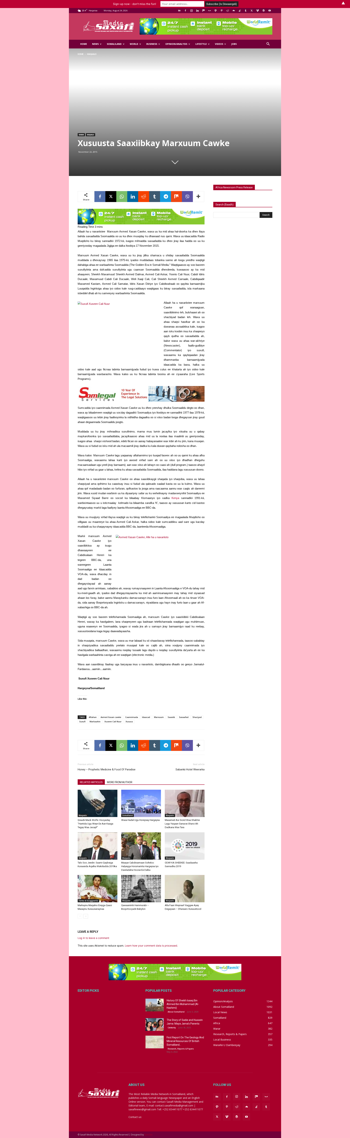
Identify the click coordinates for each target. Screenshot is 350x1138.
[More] (198, 196)
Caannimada (131, 717)
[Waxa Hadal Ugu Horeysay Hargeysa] (141, 803)
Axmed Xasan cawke (111, 717)
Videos (219, 44)
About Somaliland (176, 1011)
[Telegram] (165, 196)
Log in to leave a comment (93, 937)
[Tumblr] (245, 10)
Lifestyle (201, 44)
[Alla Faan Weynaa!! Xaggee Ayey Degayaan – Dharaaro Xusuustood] (185, 888)
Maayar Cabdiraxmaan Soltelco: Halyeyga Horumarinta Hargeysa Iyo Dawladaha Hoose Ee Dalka (140, 866)
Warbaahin (95, 721)
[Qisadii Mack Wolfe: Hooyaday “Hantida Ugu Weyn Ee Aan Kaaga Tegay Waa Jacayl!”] (97, 803)
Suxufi (82, 721)
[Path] (215, 10)
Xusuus (129, 721)
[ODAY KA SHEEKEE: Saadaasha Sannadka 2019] (185, 846)
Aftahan (93, 717)
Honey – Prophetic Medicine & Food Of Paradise (106, 769)
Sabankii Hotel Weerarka (190, 769)
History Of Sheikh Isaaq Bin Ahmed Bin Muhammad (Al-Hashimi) (183, 1004)
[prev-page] (80, 916)
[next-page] (85, 916)
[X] (251, 10)
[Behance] (179, 10)
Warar (81, 134)
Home (83, 44)
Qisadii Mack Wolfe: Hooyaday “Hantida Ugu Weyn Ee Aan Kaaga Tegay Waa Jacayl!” (95, 824)
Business (151, 44)
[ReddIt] (143, 196)
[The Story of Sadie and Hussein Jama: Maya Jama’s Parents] (154, 1024)
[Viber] (187, 196)
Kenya (175, 498)
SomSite (148, 1134)
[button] (268, 44)
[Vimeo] (257, 10)
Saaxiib (171, 717)
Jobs (234, 44)
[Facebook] (185, 10)
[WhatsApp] (121, 196)
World (134, 44)
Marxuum (159, 717)
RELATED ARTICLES (91, 782)
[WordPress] (263, 10)
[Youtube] (269, 10)
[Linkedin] (197, 10)
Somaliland (114, 44)
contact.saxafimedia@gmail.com (162, 1117)
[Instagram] (191, 10)
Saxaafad (183, 717)
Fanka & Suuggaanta (88, 900)
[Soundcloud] (233, 10)
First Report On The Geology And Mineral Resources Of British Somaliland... (185, 1041)
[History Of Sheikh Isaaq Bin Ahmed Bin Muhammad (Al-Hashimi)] (154, 1005)
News (95, 44)
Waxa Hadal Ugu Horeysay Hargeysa (140, 820)
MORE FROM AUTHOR (119, 782)
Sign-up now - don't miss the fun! (134, 4)
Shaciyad (197, 717)
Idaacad (146, 717)
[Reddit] (227, 10)
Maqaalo (90, 134)
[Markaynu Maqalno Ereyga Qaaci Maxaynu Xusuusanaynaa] (97, 888)
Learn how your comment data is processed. (151, 945)
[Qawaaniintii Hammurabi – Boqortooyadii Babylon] (141, 888)
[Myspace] (209, 10)
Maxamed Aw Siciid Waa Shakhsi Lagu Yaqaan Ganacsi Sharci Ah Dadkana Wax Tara (182, 824)
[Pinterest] (221, 10)
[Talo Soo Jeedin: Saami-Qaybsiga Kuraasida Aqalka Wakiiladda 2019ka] (97, 846)
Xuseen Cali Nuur (113, 721)
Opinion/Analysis (176, 44)
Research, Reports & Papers (181, 1048)
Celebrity (172, 1027)
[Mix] (203, 10)
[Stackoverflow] (239, 10)
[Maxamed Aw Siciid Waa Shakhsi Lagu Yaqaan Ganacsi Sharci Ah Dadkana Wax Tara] (185, 803)
